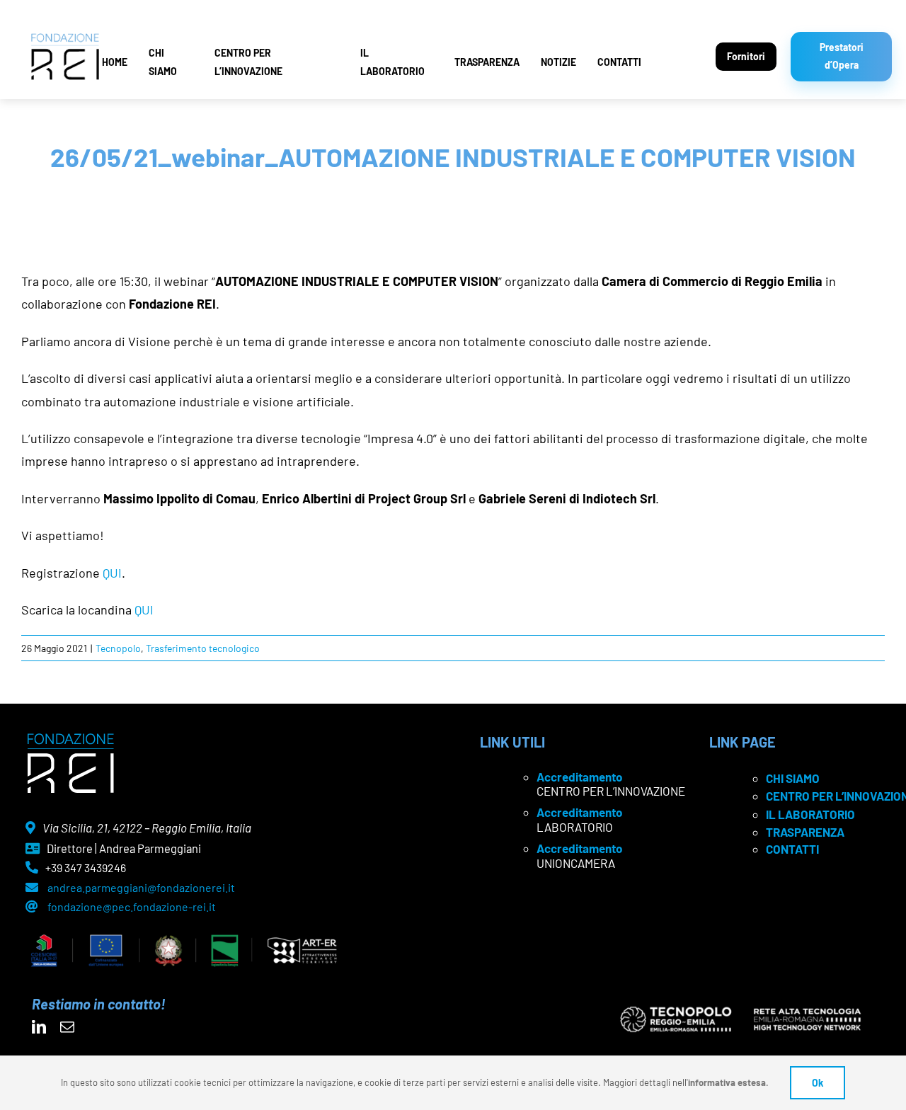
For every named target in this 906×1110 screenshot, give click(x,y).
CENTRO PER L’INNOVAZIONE (248, 61)
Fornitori (746, 56)
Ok (817, 1083)
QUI (112, 572)
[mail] (67, 1027)
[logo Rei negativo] (70, 738)
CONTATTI (619, 62)
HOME (114, 62)
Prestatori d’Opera (842, 56)
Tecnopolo (118, 648)
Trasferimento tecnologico (203, 648)
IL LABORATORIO (392, 61)
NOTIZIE (558, 62)
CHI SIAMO (163, 61)
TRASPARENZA (487, 62)
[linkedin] (39, 1027)
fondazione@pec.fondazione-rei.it (131, 906)
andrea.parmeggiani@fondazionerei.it (141, 887)
